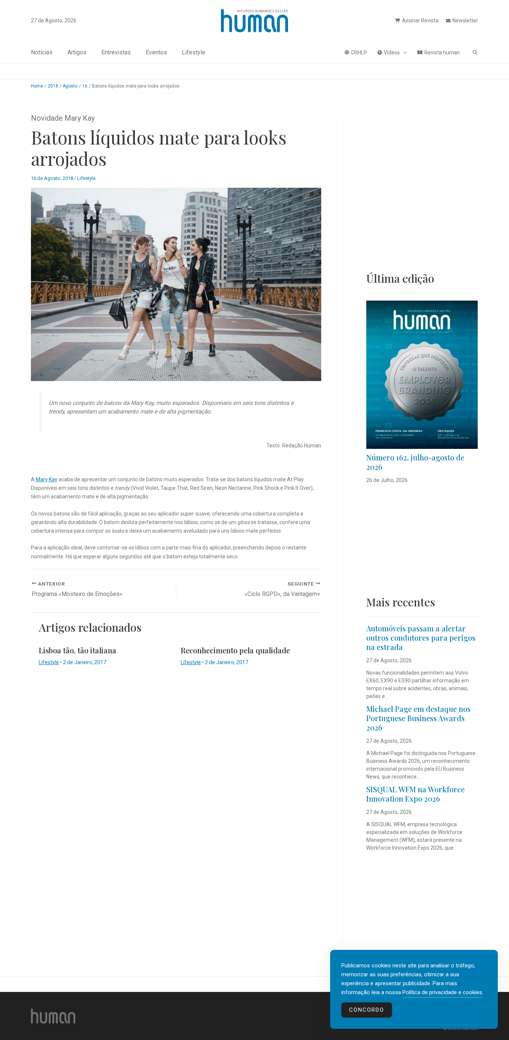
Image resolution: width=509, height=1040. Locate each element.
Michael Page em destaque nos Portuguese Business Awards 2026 (418, 718)
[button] (403, 52)
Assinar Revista (420, 20)
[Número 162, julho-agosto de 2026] (422, 375)
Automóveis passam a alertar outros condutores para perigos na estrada (420, 637)
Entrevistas (116, 52)
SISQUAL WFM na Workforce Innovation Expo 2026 (415, 793)
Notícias (42, 52)
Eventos (156, 52)
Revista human (442, 53)
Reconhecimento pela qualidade (235, 650)
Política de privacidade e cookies (442, 992)
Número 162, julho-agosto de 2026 (415, 462)
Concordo (366, 1009)
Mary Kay (46, 479)
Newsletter (465, 20)
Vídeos (392, 53)
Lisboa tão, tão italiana (77, 650)
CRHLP (359, 53)
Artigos (76, 52)
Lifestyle (193, 52)
